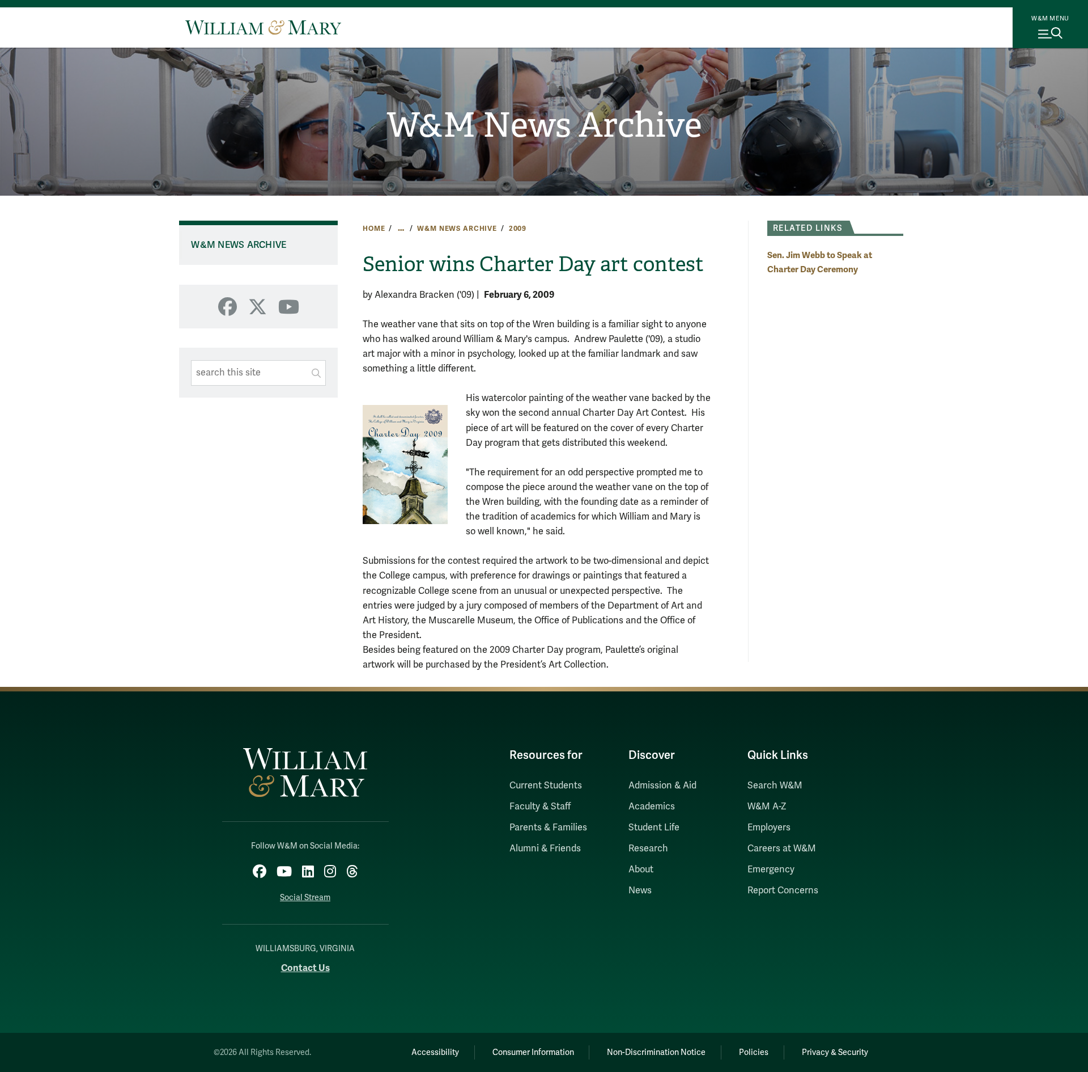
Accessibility (435, 1052)
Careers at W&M (781, 848)
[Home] (263, 27)
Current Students (545, 785)
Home (374, 228)
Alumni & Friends (545, 848)
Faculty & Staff (540, 806)
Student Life (653, 827)
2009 (517, 228)
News (640, 890)
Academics (651, 806)
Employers (768, 827)
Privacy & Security (835, 1052)
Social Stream (305, 897)
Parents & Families (548, 827)
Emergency (770, 869)
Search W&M (774, 785)
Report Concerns (782, 890)
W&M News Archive (544, 125)
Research (648, 848)
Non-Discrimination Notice (656, 1052)
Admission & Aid (662, 785)
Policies (753, 1052)
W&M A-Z (767, 806)
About (640, 869)
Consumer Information (533, 1052)
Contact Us (305, 968)
